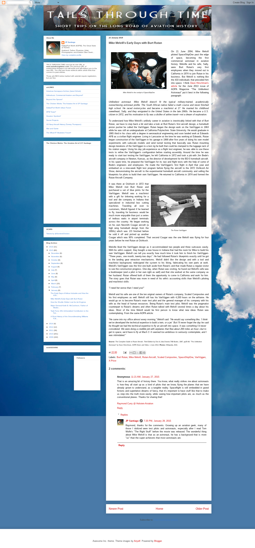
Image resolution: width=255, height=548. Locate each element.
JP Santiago (132, 421)
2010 (51, 334)
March (54, 283)
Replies (124, 414)
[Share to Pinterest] (144, 352)
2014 (51, 324)
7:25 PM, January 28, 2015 (157, 421)
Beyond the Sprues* (54, 99)
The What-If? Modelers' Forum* (58, 133)
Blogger (158, 541)
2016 (51, 247)
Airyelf (137, 541)
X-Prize (112, 360)
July (53, 270)
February (55, 287)
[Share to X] (137, 352)
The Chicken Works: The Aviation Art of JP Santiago (67, 104)
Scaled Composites (167, 357)
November (55, 256)
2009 (51, 337)
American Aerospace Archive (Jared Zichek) (63, 91)
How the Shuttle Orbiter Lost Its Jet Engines (68, 302)
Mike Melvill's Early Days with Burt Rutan (67, 299)
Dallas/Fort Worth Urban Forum (58, 108)
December (55, 253)
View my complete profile (71, 55)
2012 (51, 327)
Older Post (202, 508)
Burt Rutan (122, 357)
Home (159, 508)
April (53, 280)
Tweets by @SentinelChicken (58, 234)
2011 (51, 330)
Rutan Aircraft (149, 357)
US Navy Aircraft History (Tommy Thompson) (63, 124)
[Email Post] (124, 352)
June (53, 273)
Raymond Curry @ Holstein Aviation (135, 403)
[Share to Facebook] (141, 352)
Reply (120, 408)
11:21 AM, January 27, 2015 (145, 377)
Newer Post (116, 508)
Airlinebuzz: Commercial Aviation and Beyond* (64, 95)
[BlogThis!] (134, 352)
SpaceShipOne (185, 357)
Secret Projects (52, 120)
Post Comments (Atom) (166, 520)
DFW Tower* (51, 112)
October (54, 260)
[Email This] (131, 352)
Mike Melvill (135, 357)
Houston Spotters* (53, 116)
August (54, 267)
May (53, 277)
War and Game (52, 129)
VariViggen (200, 357)
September (56, 263)
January (54, 290)
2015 (51, 250)
